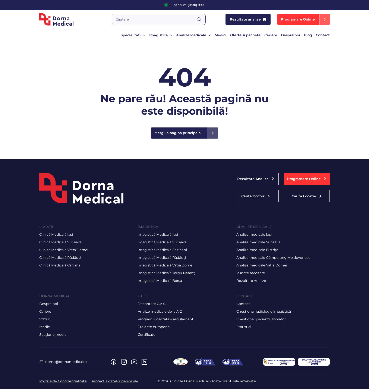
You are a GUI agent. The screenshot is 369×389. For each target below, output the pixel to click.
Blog (308, 35)
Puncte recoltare (250, 273)
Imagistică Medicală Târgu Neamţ (166, 273)
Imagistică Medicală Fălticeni (162, 250)
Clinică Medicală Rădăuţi (60, 258)
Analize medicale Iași (254, 234)
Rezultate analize (245, 19)
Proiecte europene (154, 327)
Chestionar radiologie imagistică (263, 311)
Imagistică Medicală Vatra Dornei (165, 265)
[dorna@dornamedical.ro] (41, 362)
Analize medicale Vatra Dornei (261, 265)
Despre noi (290, 35)
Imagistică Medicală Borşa (160, 281)
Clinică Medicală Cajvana (60, 265)
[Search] (200, 19)
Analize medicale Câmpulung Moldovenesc (273, 258)
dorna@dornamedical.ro (66, 362)
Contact (323, 35)
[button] (303, 19)
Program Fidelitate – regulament (165, 319)
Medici (220, 35)
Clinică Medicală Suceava (60, 242)
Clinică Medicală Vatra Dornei (63, 250)
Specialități (131, 35)
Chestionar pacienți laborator (261, 319)
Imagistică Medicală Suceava (162, 242)
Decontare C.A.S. (152, 304)
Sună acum (187, 5)
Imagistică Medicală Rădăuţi (162, 258)
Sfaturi (44, 319)
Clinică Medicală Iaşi (56, 234)
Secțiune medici (53, 335)
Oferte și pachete (245, 35)
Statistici (243, 327)
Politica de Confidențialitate (63, 381)
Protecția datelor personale (115, 381)
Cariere (270, 35)
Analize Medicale (191, 35)
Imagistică (158, 35)
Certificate (146, 335)
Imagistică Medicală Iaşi (158, 234)
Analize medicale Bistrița (257, 250)
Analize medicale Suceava (258, 242)
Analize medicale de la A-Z (160, 311)
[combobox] (154, 19)
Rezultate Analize (251, 281)
